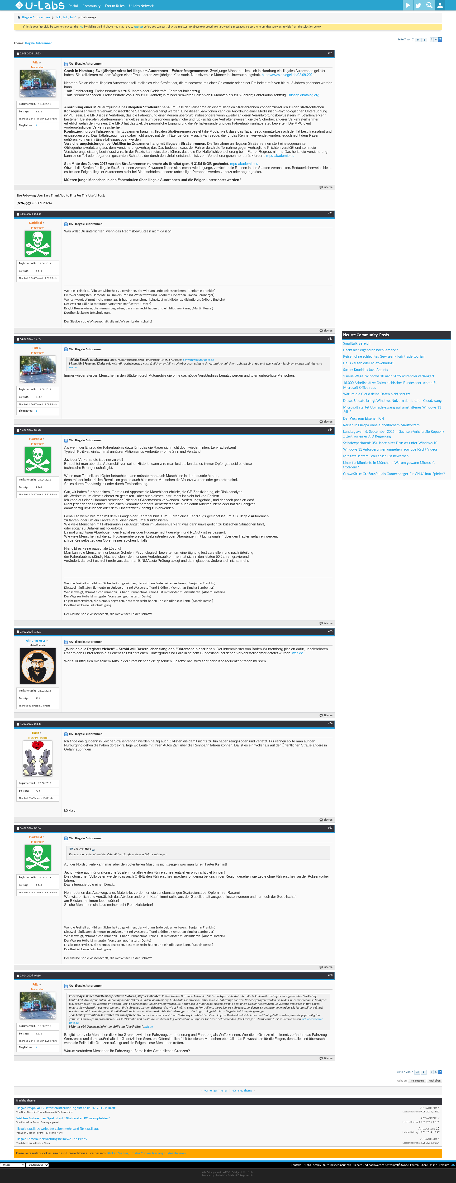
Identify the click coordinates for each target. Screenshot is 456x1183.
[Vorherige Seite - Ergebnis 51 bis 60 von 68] (424, 40)
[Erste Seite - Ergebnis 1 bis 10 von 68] (418, 40)
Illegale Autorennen (36, 17)
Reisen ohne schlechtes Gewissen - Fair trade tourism (384, 357)
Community (91, 6)
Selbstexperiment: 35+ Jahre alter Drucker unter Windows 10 (390, 443)
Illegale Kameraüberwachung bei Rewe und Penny (51, 1139)
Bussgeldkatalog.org (303, 95)
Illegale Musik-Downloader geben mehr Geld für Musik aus (57, 1129)
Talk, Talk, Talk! (65, 17)
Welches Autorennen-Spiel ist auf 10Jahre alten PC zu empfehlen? (63, 1118)
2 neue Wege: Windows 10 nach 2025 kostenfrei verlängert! (389, 376)
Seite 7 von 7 (406, 39)
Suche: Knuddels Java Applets (365, 370)
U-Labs (307, 1165)
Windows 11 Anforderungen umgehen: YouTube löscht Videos (390, 450)
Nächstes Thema (242, 1090)
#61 (330, 53)
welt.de (297, 653)
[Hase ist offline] (37, 758)
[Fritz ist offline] (37, 83)
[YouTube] (408, 5)
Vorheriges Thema (215, 1090)
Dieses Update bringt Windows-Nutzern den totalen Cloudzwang (392, 401)
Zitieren (328, 187)
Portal (73, 6)
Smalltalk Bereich (356, 344)
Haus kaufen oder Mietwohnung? (368, 363)
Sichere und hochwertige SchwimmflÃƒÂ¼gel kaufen (386, 1165)
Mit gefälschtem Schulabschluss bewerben (375, 456)
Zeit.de (148, 1026)
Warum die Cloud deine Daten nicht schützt (376, 394)
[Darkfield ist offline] (37, 244)
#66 (330, 723)
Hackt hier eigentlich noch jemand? (370, 350)
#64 (330, 429)
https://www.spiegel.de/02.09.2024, (288, 75)
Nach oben (435, 1081)
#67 (330, 828)
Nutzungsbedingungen (337, 1165)
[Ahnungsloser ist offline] (37, 666)
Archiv (317, 1165)
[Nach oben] (453, 1165)
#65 (330, 631)
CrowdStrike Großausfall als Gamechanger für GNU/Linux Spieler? (394, 474)
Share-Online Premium (435, 1165)
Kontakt (296, 1165)
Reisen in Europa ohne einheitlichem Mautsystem (381, 425)
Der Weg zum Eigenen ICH (363, 419)
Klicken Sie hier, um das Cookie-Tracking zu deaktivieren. (147, 1153)
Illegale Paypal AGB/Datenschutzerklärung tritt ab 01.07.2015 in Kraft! (66, 1108)
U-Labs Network (141, 6)
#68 (330, 975)
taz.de (73, 367)
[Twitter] (418, 5)
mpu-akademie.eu (280, 156)
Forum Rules (114, 6)
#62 (330, 213)
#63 (330, 338)
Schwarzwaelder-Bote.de (198, 359)
